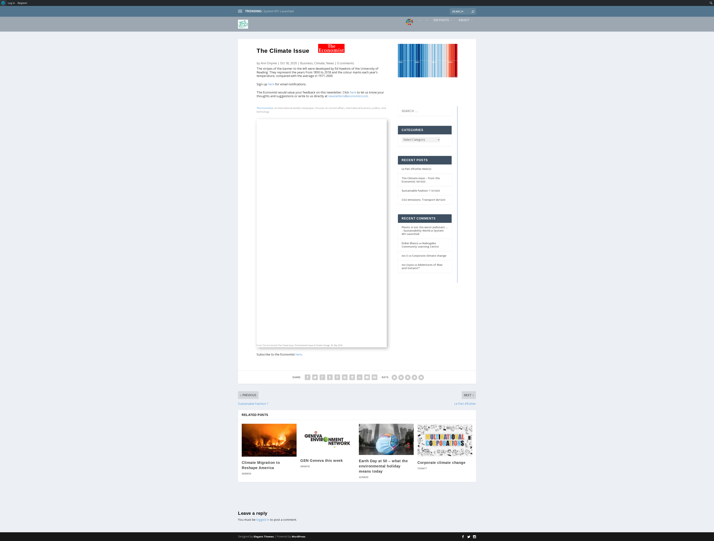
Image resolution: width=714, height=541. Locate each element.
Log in (11, 2)
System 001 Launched (278, 11)
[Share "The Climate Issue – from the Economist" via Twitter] (315, 377)
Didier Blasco (410, 243)
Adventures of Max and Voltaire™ (422, 266)
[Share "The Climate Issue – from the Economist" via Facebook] (307, 377)
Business (306, 63)
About (464, 20)
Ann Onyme (269, 63)
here (271, 84)
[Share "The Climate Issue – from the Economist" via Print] (374, 377)
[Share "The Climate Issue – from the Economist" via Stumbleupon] (359, 377)
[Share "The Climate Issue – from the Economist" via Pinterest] (337, 377)
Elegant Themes (264, 536)
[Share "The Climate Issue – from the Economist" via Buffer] (352, 377)
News (330, 63)
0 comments (345, 63)
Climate (319, 63)
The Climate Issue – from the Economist (421, 179)
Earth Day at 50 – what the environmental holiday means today (383, 466)
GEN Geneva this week (321, 460)
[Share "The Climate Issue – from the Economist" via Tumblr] (330, 377)
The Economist (265, 108)
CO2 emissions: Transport (418, 199)
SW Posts (441, 20)
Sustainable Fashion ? (416, 190)
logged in (262, 520)
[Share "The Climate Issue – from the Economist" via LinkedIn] (344, 377)
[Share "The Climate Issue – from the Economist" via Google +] (322, 377)
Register (22, 2)
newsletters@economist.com (348, 96)
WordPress (298, 536)
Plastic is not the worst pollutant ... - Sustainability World (425, 228)
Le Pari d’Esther (412, 169)
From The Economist (267, 345)
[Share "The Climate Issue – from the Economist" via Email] (367, 377)
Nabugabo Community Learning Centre (420, 244)
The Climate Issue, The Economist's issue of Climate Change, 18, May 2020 (310, 345)
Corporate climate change (429, 255)
